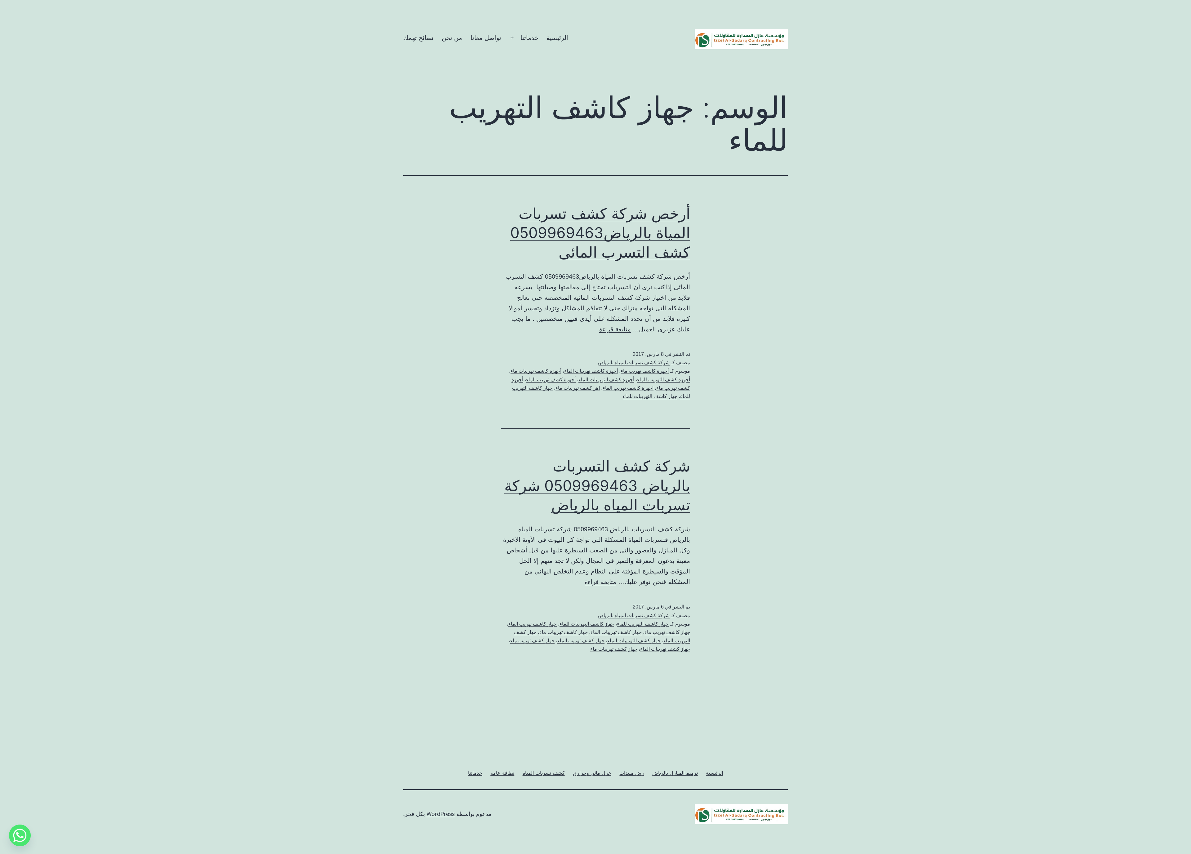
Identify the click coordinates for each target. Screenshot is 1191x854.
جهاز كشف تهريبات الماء (665, 649)
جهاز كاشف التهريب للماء (643, 623)
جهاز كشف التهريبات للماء (634, 640)
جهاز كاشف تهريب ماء (667, 632)
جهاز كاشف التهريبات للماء (650, 396)
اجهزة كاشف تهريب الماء (628, 388)
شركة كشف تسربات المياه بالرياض (634, 362)
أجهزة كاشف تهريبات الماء (591, 371)
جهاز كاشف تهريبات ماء (563, 632)
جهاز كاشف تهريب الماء (532, 623)
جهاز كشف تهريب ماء (532, 640)
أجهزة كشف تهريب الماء (551, 379)
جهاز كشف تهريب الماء (580, 640)
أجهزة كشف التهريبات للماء (606, 379)
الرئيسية (557, 38)
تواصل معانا (486, 38)
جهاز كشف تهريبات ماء (613, 649)
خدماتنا (529, 38)
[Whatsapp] (20, 835)
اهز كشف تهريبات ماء (577, 388)
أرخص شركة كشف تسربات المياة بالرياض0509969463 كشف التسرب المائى (600, 232)
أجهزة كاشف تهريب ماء (645, 371)
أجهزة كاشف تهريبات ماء (536, 371)
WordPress (440, 814)
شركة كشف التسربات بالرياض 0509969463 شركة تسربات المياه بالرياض (597, 485)
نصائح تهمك (418, 38)
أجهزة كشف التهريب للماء (663, 379)
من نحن (452, 38)
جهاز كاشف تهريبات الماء (616, 632)
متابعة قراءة (615, 329)
